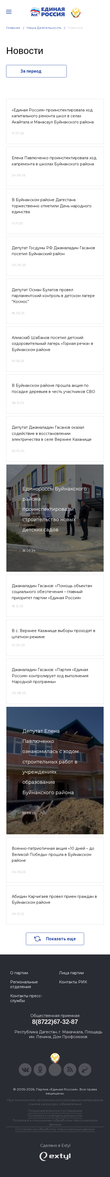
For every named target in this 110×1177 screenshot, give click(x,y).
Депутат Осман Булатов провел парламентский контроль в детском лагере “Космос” (53, 295)
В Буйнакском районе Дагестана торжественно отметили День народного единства (52, 205)
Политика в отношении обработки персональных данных (55, 1122)
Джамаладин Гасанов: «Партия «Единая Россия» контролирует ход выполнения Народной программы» (50, 675)
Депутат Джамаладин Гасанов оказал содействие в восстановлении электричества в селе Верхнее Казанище (52, 433)
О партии (19, 973)
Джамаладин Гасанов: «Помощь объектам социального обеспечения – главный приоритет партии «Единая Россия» (52, 591)
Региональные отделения (24, 984)
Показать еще (61, 938)
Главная (13, 28)
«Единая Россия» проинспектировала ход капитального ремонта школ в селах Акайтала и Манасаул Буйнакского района (53, 116)
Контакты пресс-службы (26, 998)
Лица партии (71, 973)
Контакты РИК (73, 982)
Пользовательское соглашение (55, 1111)
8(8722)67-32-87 (55, 1021)
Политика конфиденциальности (55, 1115)
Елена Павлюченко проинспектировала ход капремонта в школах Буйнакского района (54, 160)
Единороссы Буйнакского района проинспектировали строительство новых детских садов (54, 509)
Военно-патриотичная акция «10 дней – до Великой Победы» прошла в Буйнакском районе (53, 854)
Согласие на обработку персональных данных (55, 1129)
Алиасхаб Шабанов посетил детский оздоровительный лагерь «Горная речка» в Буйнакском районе (52, 343)
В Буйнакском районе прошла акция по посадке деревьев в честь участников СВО (53, 388)
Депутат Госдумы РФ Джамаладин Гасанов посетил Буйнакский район (53, 250)
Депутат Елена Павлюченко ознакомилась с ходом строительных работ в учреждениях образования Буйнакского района (50, 762)
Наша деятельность (44, 28)
